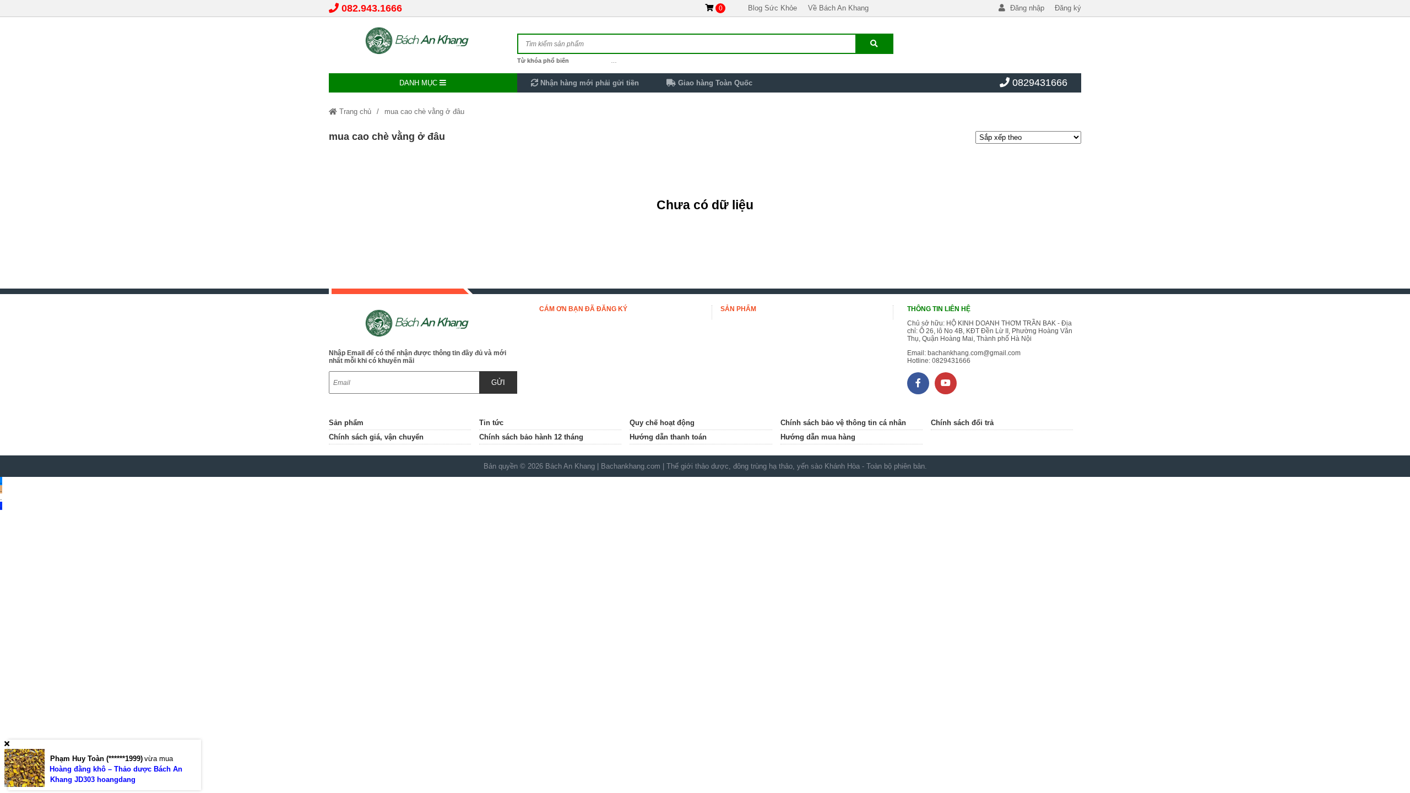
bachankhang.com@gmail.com (974, 353)
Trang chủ (354, 111)
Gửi (498, 382)
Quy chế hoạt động (662, 423)
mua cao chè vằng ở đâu (424, 111)
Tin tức (491, 423)
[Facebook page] (918, 383)
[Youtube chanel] (946, 383)
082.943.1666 (371, 8)
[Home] (423, 41)
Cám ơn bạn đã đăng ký (583, 309)
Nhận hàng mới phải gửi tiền (588, 83)
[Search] (874, 43)
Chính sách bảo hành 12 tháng (531, 437)
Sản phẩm (738, 309)
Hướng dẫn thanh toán (668, 437)
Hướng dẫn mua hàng (817, 437)
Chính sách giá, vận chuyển (376, 437)
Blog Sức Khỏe (772, 8)
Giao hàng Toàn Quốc (714, 83)
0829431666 (1039, 82)
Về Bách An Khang (838, 8)
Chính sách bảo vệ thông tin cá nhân (843, 423)
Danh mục (419, 83)
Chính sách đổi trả (962, 423)
